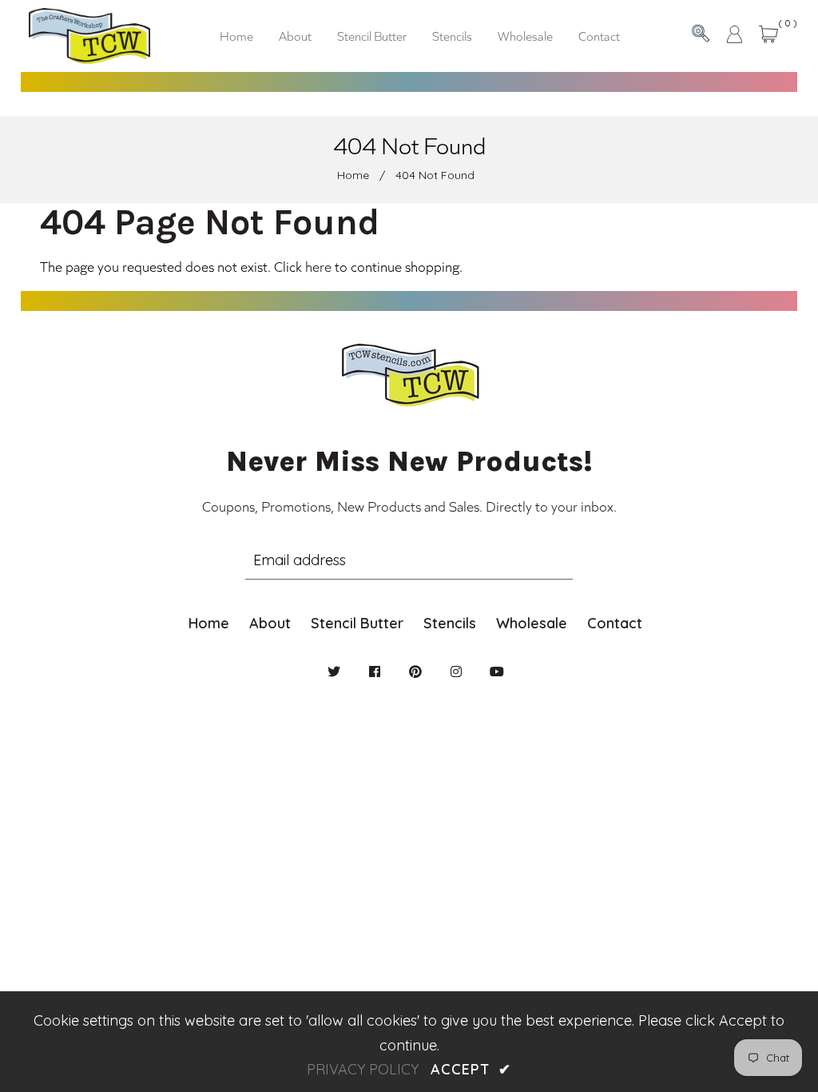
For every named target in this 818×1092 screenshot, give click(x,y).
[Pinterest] (415, 671)
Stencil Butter (357, 623)
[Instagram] (456, 671)
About (270, 623)
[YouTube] (497, 671)
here (318, 266)
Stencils (449, 623)
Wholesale (531, 623)
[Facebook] (375, 671)
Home (353, 175)
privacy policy (363, 1069)
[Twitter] (334, 671)
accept (470, 1069)
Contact (614, 623)
